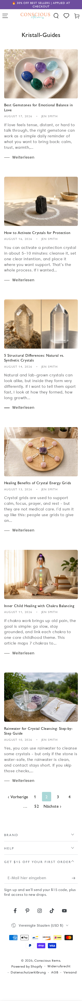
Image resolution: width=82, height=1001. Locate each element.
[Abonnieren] (75, 878)
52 (36, 806)
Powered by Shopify (26, 966)
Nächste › (52, 806)
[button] (56, 16)
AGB (54, 972)
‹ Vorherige (18, 797)
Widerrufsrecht (59, 966)
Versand (70, 972)
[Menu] (5, 16)
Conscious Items (47, 961)
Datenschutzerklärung (28, 972)
